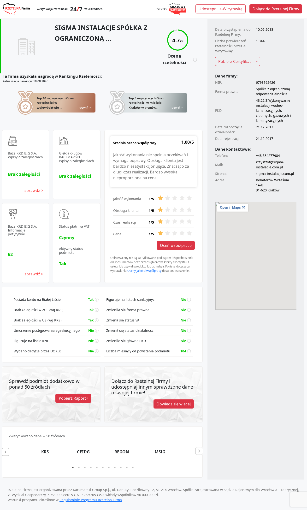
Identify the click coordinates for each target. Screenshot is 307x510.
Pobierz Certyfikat (234, 61)
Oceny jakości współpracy (144, 271)
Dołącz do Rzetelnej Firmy (276, 9)
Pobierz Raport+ (73, 398)
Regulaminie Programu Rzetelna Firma (90, 500)
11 (132, 467)
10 (126, 467)
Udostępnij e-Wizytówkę (220, 9)
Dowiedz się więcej (174, 404)
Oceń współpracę (176, 245)
